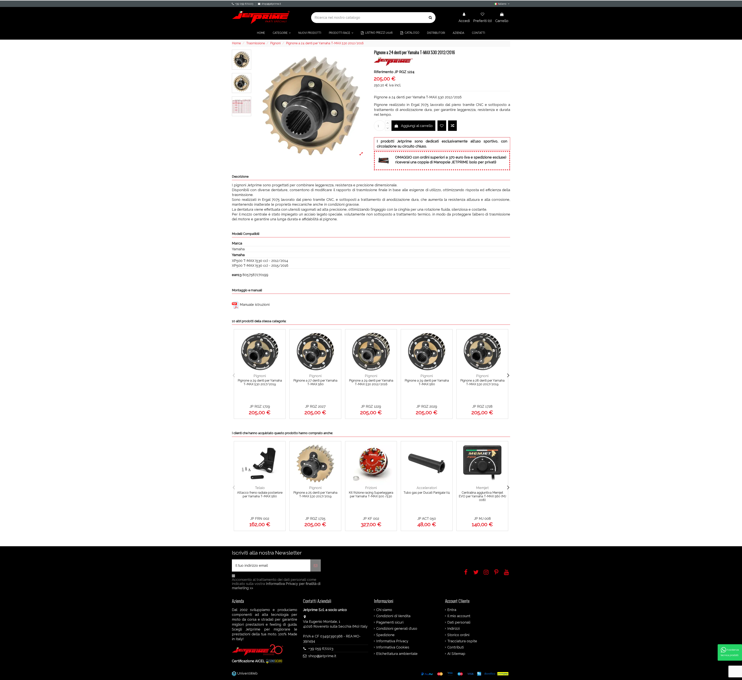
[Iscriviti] (315, 565)
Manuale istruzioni (255, 305)
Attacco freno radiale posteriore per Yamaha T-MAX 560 (260, 494)
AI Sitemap (456, 653)
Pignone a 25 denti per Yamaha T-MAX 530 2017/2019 (315, 494)
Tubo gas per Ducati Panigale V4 (426, 492)
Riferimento (383, 72)
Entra (451, 610)
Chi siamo (384, 610)
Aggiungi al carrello (417, 126)
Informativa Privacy (392, 641)
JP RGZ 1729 (260, 406)
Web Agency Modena (276, 673)
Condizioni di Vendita (393, 616)
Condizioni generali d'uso (396, 628)
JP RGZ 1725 (315, 518)
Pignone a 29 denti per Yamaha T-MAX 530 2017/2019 (260, 382)
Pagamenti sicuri (389, 622)
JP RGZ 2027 (315, 406)
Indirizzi (453, 628)
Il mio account (458, 616)
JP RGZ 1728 (482, 406)
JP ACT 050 (426, 518)
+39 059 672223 (244, 3)
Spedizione (385, 635)
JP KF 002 (371, 518)
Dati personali (458, 622)
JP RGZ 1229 (371, 406)
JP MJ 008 (482, 518)
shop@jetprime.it (271, 3)
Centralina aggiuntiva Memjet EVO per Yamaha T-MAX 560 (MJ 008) (482, 496)
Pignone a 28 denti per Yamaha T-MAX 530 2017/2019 (482, 382)
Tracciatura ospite (462, 641)
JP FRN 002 (259, 518)
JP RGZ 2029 (426, 406)
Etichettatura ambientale (397, 653)
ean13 (237, 275)
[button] (281, 33)
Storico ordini (458, 635)
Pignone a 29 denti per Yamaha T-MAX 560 (427, 382)
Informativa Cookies (392, 647)
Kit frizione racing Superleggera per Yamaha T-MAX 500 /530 (371, 494)
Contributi (455, 647)
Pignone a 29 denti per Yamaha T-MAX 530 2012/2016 (371, 382)
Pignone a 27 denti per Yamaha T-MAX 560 (315, 382)
